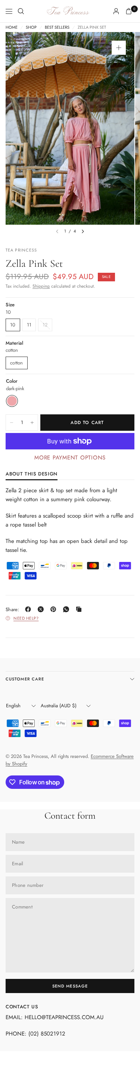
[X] (42, 609)
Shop (31, 27)
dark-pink (12, 401)
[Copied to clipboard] (80, 609)
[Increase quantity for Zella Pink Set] (32, 422)
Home (12, 27)
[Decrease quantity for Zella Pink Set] (11, 422)
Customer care (25, 679)
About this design (31, 474)
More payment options (70, 457)
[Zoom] (119, 48)
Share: (12, 609)
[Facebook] (29, 609)
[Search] (21, 11)
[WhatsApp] (67, 609)
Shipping (41, 286)
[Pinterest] (54, 609)
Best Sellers (57, 27)
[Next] (83, 231)
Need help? (26, 618)
